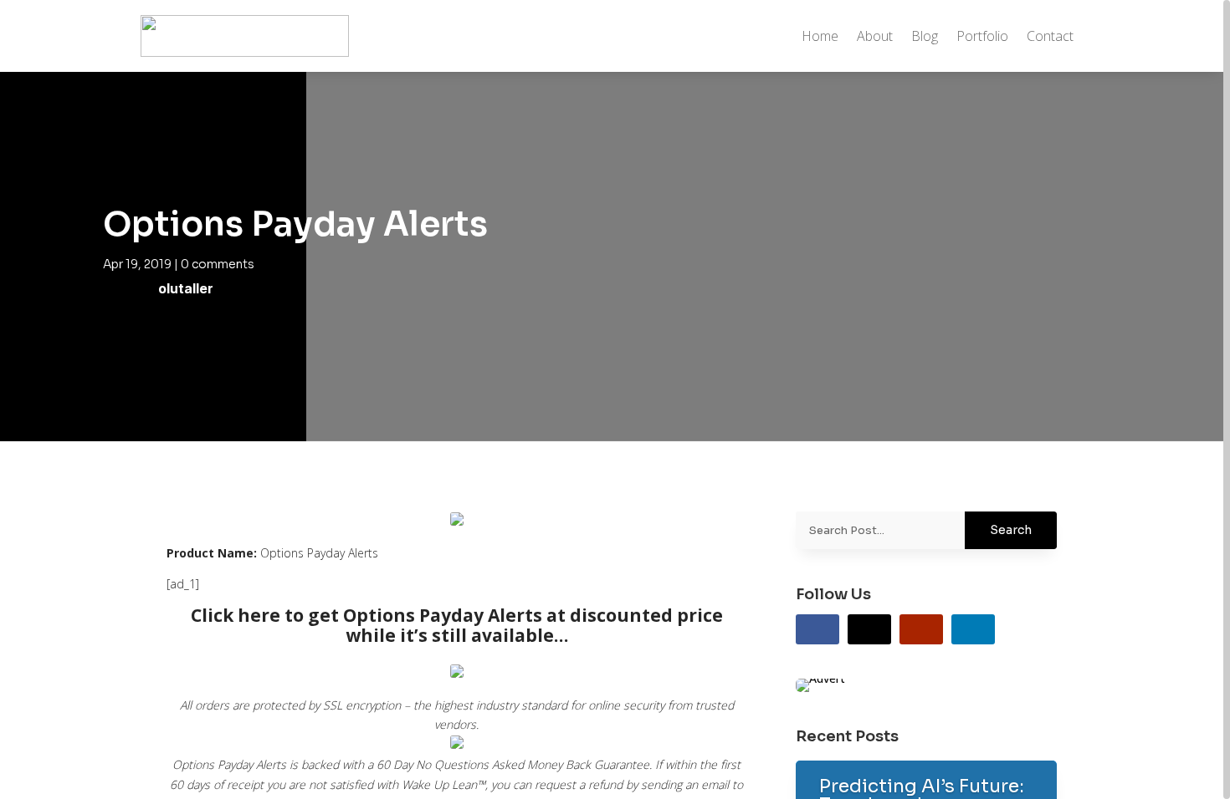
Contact (1050, 36)
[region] (615, 399)
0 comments (217, 264)
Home (820, 36)
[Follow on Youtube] (921, 629)
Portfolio (982, 36)
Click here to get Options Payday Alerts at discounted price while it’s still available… (457, 625)
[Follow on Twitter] (869, 629)
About (875, 36)
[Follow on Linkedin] (973, 629)
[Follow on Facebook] (817, 629)
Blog (924, 36)
